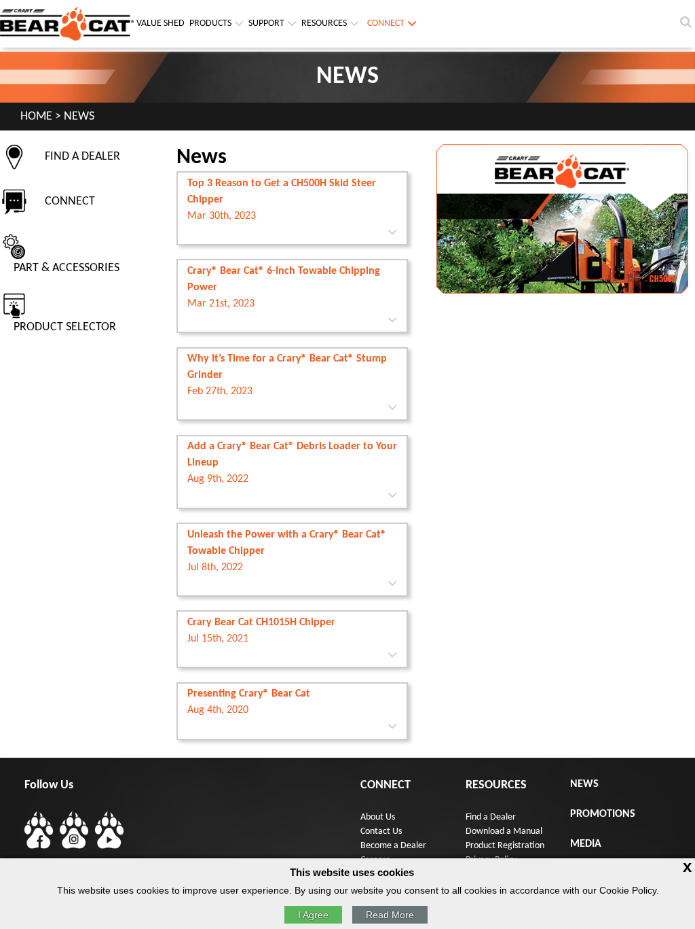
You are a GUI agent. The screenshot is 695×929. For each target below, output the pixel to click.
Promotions (602, 814)
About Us (377, 817)
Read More (390, 914)
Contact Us (381, 831)
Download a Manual (504, 831)
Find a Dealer (491, 817)
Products (210, 23)
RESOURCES (324, 23)
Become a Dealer (393, 846)
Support (266, 23)
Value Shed (160, 23)
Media (585, 844)
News (584, 784)
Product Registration (505, 846)
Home (36, 116)
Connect (386, 23)
